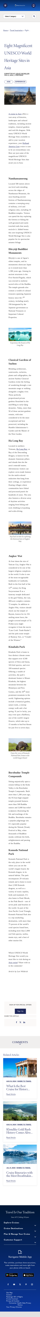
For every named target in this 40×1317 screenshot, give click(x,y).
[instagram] (32, 1284)
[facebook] (8, 1284)
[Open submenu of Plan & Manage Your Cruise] (35, 1236)
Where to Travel (24, 1081)
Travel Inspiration (16, 30)
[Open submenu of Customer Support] (35, 1242)
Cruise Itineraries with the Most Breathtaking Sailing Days (19, 1174)
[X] (20, 1022)
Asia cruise (13, 962)
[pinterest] (26, 1284)
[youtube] (14, 1284)
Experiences (20, 82)
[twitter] (20, 1284)
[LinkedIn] (24, 1022)
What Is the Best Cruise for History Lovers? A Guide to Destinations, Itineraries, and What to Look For (18, 1087)
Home (5, 30)
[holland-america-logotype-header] (20, 5)
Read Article (11, 1094)
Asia (8, 82)
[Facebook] (16, 1022)
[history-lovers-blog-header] (20, 1059)
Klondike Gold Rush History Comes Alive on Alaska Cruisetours (19, 1131)
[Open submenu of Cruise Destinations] (35, 1231)
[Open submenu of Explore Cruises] (35, 1225)
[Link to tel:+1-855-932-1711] (33, 5)
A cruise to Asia (15, 114)
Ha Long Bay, (22, 449)
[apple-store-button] (28, 1274)
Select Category (10, 16)
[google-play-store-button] (11, 1274)
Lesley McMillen (22, 74)
